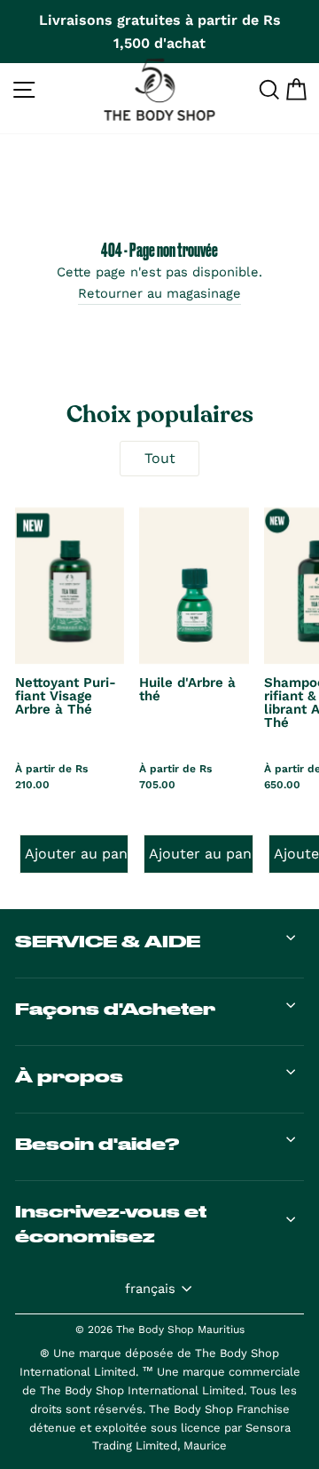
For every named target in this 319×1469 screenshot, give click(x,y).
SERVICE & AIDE (107, 941)
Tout (159, 458)
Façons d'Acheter (115, 1008)
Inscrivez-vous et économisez (110, 1224)
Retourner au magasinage (159, 293)
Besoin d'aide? (97, 1144)
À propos (69, 1076)
